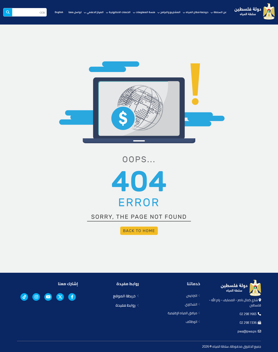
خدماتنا (193, 283)
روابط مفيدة (127, 283)
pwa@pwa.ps (248, 331)
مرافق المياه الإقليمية (183, 313)
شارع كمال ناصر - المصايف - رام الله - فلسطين (235, 302)
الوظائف (192, 322)
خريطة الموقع (125, 296)
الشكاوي (192, 304)
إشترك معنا (68, 283)
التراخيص (192, 296)
